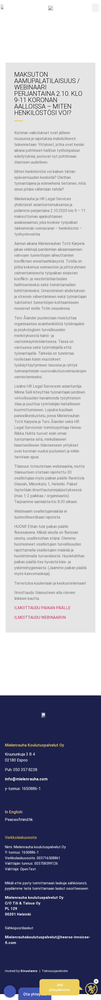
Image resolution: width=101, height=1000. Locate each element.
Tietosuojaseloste (55, 971)
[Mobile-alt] (10, 991)
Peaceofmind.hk (19, 819)
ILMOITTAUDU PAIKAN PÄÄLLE (42, 608)
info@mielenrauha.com (26, 779)
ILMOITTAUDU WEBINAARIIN (40, 617)
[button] (95, 8)
